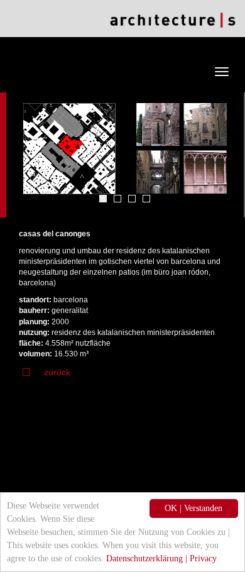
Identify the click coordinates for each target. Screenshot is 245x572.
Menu (184, 71)
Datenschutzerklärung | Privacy (161, 558)
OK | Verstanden (193, 508)
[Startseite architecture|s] (173, 19)
